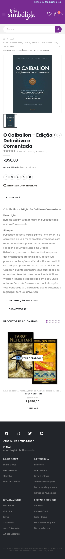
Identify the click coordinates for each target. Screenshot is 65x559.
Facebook (6, 177)
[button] (46, 321)
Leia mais (33, 408)
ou (47, 1)
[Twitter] (30, 433)
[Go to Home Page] (4, 39)
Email (30, 177)
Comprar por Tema (19, 391)
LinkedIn (18, 177)
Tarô (39, 391)
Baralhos (7, 391)
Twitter (12, 177)
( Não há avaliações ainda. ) (32, 151)
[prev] (54, 135)
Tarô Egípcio (47, 391)
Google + (24, 177)
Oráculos (32, 391)
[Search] (58, 29)
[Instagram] (18, 433)
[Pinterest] (41, 433)
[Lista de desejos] (49, 14)
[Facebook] (6, 433)
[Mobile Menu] (4, 14)
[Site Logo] (21, 14)
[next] (59, 135)
